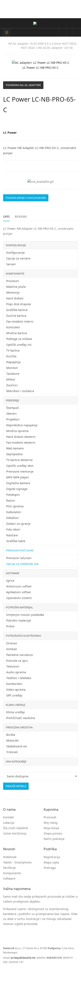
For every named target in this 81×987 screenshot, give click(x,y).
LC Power (10, 132)
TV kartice (13, 350)
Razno (10, 500)
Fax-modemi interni (19, 321)
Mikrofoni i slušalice (20, 391)
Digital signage (16, 489)
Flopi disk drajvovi (18, 304)
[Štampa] (72, 123)
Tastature (12, 374)
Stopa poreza (53, 833)
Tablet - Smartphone (17, 862)
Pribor (10, 626)
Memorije (13, 292)
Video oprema (16, 690)
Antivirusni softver (19, 586)
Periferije (12, 400)
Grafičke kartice (17, 310)
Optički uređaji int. (19, 345)
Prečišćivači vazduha (20, 718)
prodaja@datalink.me (23, 957)
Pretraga (50, 868)
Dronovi (11, 643)
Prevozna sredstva (19, 727)
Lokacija (8, 823)
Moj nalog (51, 823)
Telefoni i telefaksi (18, 678)
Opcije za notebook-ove (22, 564)
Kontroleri (13, 327)
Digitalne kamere (18, 483)
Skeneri (11, 413)
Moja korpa (51, 828)
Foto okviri (13, 529)
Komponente (15, 273)
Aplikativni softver (18, 592)
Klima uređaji (15, 705)
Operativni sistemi (19, 598)
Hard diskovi (14, 298)
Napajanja (13, 362)
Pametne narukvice (19, 655)
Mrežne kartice (16, 333)
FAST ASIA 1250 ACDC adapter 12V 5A (47, 48)
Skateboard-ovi (16, 746)
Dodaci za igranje (18, 524)
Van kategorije (16, 761)
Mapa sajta (51, 862)
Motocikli (12, 740)
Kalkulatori (13, 512)
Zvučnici (12, 385)
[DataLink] (41, 23)
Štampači (12, 408)
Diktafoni (12, 518)
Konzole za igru (17, 661)
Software (12, 573)
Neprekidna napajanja (21, 425)
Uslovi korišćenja (14, 833)
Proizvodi (50, 817)
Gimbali (11, 649)
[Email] (76, 123)
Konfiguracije (16, 245)
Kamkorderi (14, 684)
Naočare (12, 535)
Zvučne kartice (16, 316)
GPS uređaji (14, 695)
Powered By (21, 972)
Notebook (9, 857)
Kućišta (11, 356)
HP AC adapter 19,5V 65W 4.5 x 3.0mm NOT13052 (42, 44)
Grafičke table (15, 541)
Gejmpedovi (14, 454)
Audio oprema (16, 672)
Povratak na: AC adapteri (23, 85)
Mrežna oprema (17, 431)
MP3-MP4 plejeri (17, 477)
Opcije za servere (18, 258)
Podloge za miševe (19, 339)
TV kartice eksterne (19, 460)
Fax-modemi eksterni (20, 442)
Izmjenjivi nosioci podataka (25, 615)
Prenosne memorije (19, 471)
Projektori (13, 419)
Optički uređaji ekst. (20, 466)
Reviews (21, 217)
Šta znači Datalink (15, 828)
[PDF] (67, 123)
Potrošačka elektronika (23, 636)
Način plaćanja (54, 839)
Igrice (10, 580)
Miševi (10, 379)
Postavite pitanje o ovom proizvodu (26, 197)
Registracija (52, 857)
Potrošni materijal (19, 607)
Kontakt (8, 817)
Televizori (12, 666)
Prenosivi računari (19, 550)
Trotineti (12, 752)
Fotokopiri (13, 495)
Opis (6, 217)
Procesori (12, 281)
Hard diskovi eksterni (21, 437)
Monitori (12, 368)
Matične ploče (16, 287)
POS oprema (14, 506)
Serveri (11, 264)
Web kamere (15, 448)
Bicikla (10, 735)
